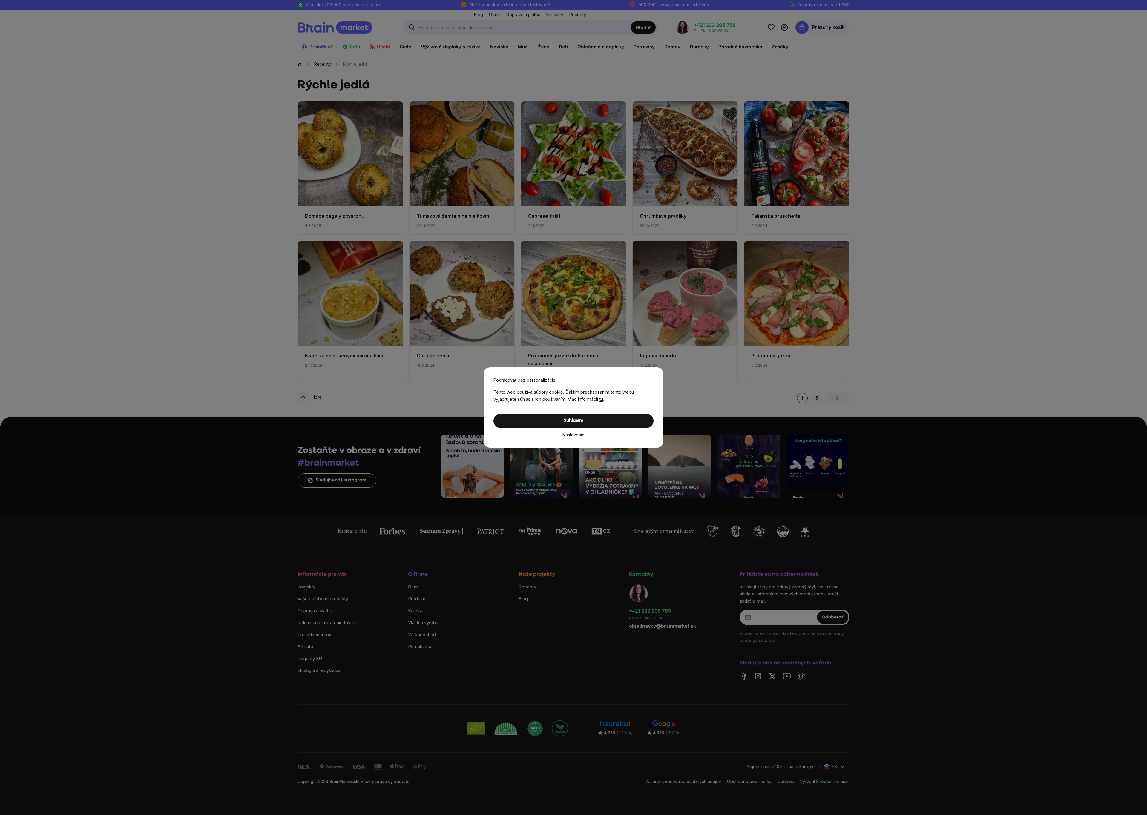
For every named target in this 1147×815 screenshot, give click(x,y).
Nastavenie (573, 434)
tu (601, 399)
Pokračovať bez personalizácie (524, 380)
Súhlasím (573, 420)
